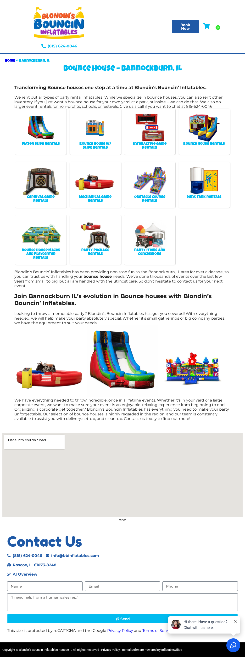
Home (10, 61)
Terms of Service (157, 630)
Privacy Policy (120, 630)
